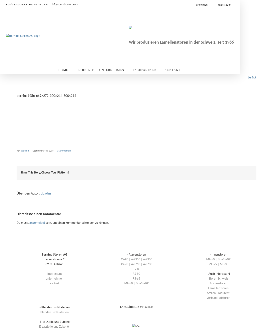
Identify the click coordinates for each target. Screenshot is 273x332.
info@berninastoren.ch (65, 4)
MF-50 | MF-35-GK (136, 283)
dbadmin (25, 151)
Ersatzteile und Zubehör (54, 326)
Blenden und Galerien (54, 312)
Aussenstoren (218, 283)
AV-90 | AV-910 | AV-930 (136, 259)
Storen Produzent (218, 293)
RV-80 (136, 269)
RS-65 (136, 278)
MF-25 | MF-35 (218, 264)
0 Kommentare (64, 151)
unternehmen (54, 278)
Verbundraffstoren (218, 298)
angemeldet (37, 223)
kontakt (54, 283)
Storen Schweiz (218, 278)
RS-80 (136, 274)
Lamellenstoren (218, 288)
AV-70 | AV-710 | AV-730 (136, 264)
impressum (54, 274)
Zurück (252, 77)
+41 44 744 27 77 (38, 4)
